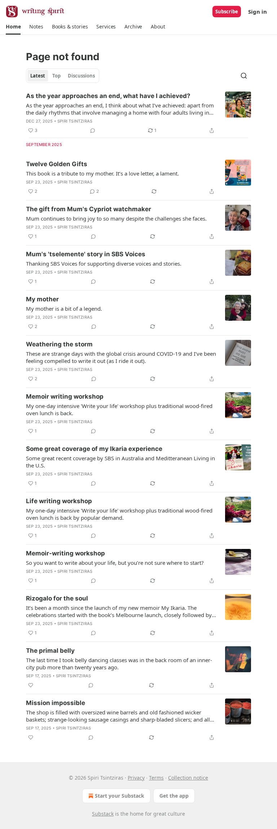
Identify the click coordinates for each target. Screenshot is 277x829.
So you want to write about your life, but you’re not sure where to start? (115, 562)
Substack (103, 813)
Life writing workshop (59, 501)
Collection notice (188, 777)
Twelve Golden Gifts (56, 164)
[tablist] (62, 75)
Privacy (136, 777)
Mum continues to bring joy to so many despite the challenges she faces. (116, 218)
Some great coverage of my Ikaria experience (94, 448)
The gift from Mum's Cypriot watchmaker (88, 209)
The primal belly (50, 650)
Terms (156, 777)
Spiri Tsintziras (74, 121)
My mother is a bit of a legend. (64, 308)
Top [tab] (56, 75)
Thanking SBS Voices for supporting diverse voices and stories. (103, 263)
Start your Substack (119, 795)
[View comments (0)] (92, 130)
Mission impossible (55, 702)
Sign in (257, 11)
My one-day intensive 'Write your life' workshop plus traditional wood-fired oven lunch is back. (119, 409)
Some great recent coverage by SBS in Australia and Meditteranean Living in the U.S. (120, 462)
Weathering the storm (59, 344)
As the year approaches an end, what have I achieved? (108, 95)
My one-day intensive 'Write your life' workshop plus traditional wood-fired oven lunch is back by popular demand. (119, 514)
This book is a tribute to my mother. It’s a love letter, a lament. (102, 173)
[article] (138, 113)
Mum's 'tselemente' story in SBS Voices (85, 254)
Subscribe (226, 11)
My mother (42, 299)
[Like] (30, 685)
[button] (13, 27)
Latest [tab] (37, 75)
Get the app (174, 795)
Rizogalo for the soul (57, 598)
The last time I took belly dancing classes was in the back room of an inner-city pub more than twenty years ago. (119, 663)
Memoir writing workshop (65, 396)
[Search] (244, 75)
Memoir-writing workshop (65, 553)
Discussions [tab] (81, 75)
